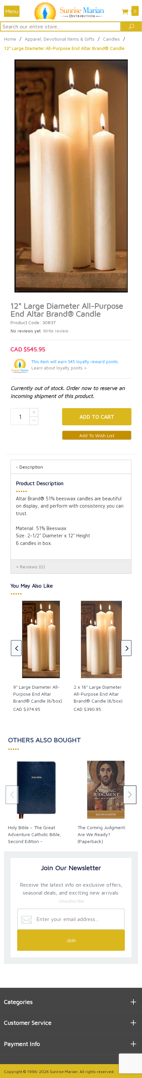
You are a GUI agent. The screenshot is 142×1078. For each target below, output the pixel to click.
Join (71, 940)
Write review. (56, 330)
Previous (16, 648)
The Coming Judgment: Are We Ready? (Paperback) (102, 834)
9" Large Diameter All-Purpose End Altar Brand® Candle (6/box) (37, 694)
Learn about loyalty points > (59, 368)
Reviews (32, 566)
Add (97, 417)
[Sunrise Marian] (71, 11)
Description (31, 467)
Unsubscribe (71, 901)
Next (126, 648)
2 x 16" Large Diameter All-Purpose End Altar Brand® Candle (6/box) (98, 694)
